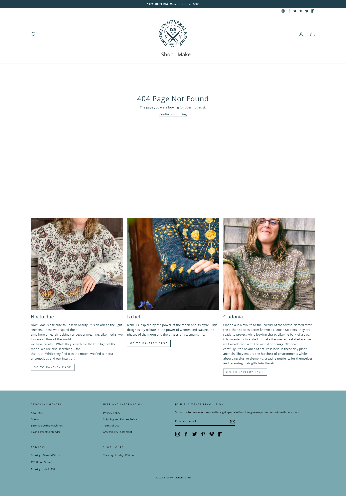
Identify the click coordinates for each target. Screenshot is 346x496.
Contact (36, 419)
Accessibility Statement (117, 432)
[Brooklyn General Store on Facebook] (186, 434)
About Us (36, 413)
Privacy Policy (111, 413)
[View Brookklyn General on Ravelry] (312, 11)
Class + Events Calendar (45, 432)
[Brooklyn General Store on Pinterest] (203, 434)
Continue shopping (173, 114)
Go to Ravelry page (52, 367)
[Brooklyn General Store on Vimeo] (211, 434)
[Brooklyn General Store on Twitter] (194, 434)
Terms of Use (111, 425)
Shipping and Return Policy (120, 419)
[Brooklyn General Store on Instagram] (177, 434)
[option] (173, 4)
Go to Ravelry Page (245, 372)
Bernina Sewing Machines (47, 425)
